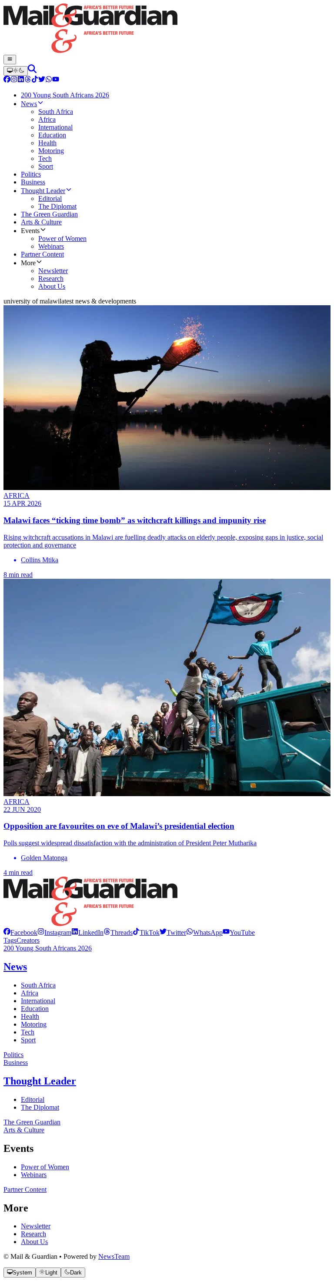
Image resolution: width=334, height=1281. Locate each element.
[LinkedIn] (20, 80)
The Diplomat (40, 1107)
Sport (28, 1040)
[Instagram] (13, 80)
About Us (34, 1241)
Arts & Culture (23, 1130)
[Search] (32, 70)
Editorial (32, 1099)
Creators (28, 940)
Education (35, 1008)
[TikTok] (34, 80)
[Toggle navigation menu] (9, 59)
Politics (13, 1054)
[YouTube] (55, 80)
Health (30, 1016)
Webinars (34, 1174)
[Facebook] (6, 80)
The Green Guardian (31, 1122)
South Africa (38, 985)
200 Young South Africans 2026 (47, 948)
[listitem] (20, 932)
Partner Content (25, 1189)
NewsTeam (114, 1256)
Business (15, 1062)
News (15, 966)
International (38, 1000)
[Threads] (27, 80)
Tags (10, 940)
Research (33, 1234)
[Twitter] (41, 80)
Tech (27, 1032)
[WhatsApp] (48, 80)
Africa (29, 993)
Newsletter (35, 1226)
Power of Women (45, 1167)
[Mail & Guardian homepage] (167, 29)
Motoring (34, 1024)
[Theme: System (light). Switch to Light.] (15, 71)
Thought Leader (39, 1081)
